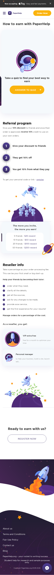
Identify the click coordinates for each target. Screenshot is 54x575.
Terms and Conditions (14, 534)
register (40, 179)
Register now (27, 438)
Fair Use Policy (10, 540)
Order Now (42, 13)
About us (7, 529)
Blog (5, 551)
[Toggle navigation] (4, 13)
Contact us (8, 545)
